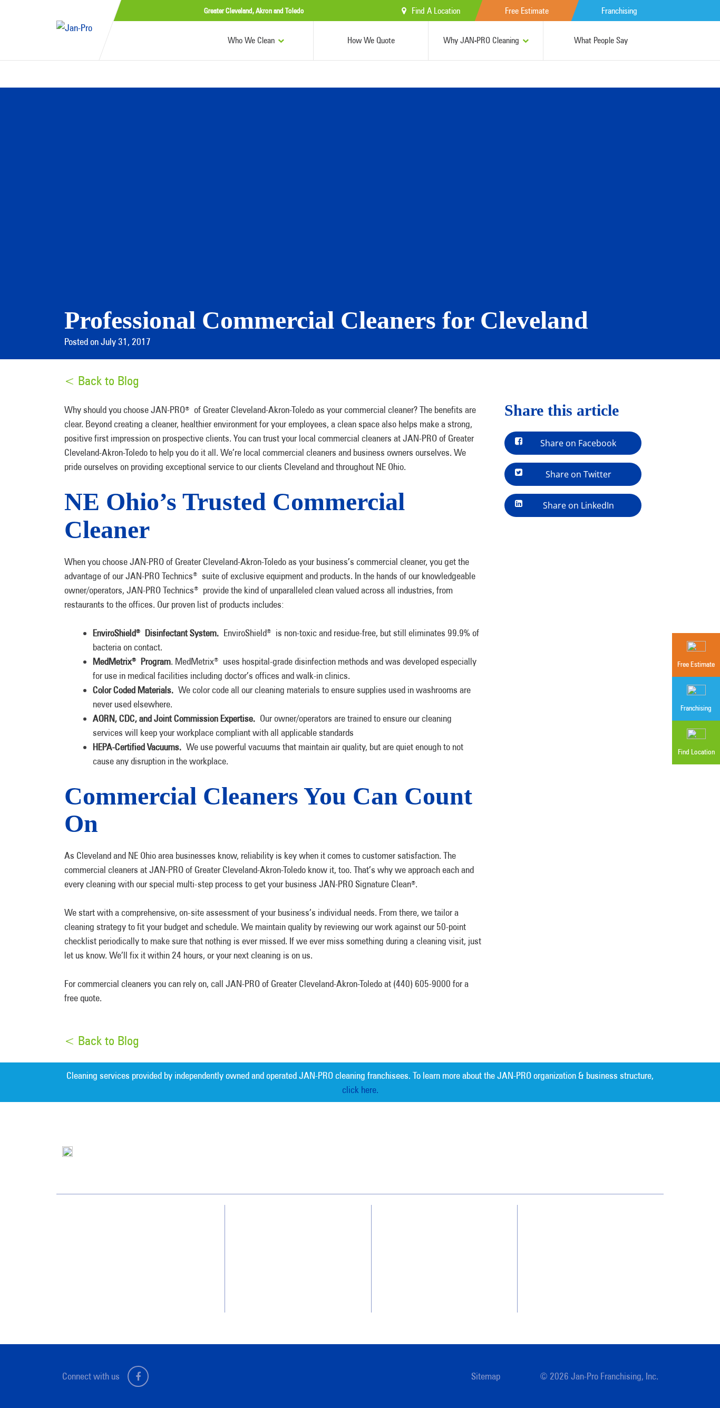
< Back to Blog (101, 380)
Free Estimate (527, 11)
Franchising (619, 11)
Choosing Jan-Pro (298, 1227)
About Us (428, 1227)
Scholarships (433, 1284)
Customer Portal (584, 1284)
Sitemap (485, 1376)
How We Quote (371, 40)
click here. (360, 1089)
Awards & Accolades (444, 1246)
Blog (422, 1265)
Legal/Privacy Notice (590, 1265)
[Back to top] (690, 1378)
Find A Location (436, 11)
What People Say (601, 40)
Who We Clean (251, 40)
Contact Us (577, 1227)
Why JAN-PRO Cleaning (481, 40)
